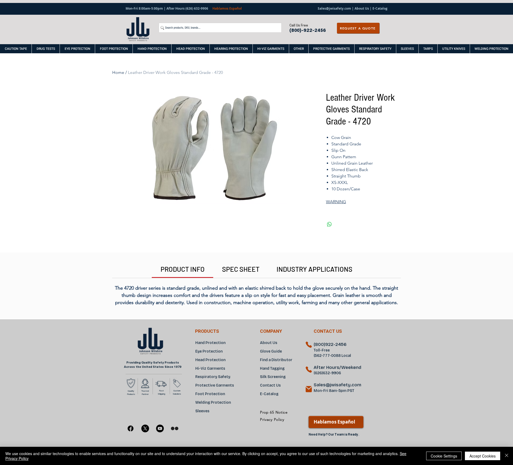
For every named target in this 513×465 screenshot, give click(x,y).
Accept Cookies (482, 456)
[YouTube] (160, 428)
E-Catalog (379, 8)
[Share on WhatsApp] (329, 224)
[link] (183, 269)
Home (118, 72)
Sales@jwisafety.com (334, 8)
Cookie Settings (444, 456)
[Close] (506, 456)
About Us (362, 8)
